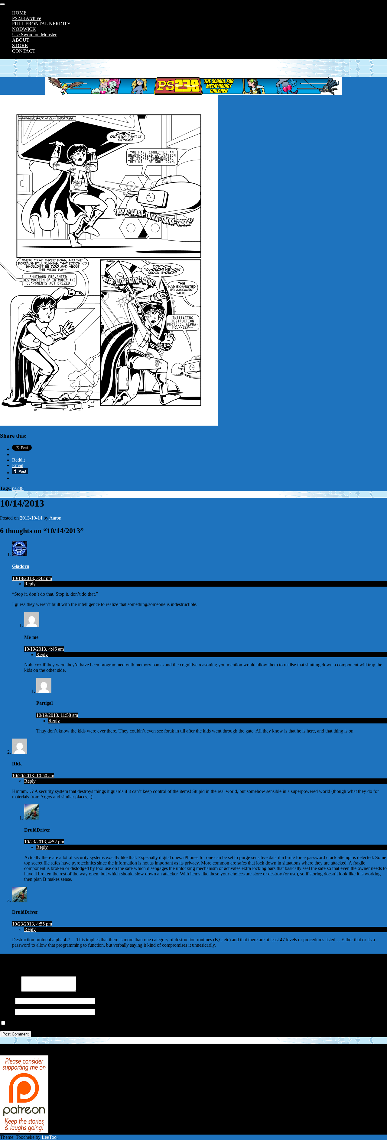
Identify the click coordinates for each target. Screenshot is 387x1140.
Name (5, 1000)
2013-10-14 (31, 517)
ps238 (18, 488)
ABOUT (20, 40)
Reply (30, 583)
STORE (20, 45)
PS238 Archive (26, 18)
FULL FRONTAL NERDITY (41, 23)
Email (5, 1011)
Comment (9, 990)
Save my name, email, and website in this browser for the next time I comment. (82, 1023)
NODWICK (24, 29)
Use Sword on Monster (34, 34)
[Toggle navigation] (2, 4)
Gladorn (20, 566)
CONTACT (23, 50)
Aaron (55, 517)
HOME (19, 12)
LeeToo (49, 1137)
